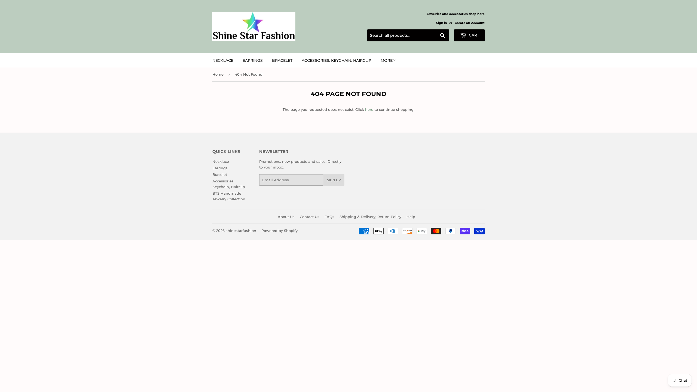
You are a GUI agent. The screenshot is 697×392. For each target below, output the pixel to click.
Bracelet (282, 60)
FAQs (329, 217)
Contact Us (309, 217)
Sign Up (334, 180)
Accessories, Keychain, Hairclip (336, 60)
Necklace (222, 60)
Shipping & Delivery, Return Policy (370, 217)
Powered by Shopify (279, 230)
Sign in (441, 23)
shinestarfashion (241, 230)
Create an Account (470, 23)
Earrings (253, 60)
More (387, 60)
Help (410, 217)
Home (218, 74)
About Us (286, 217)
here (369, 109)
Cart (473, 35)
